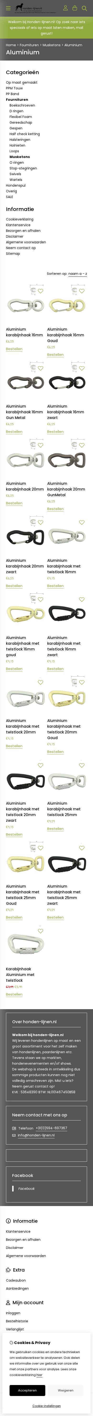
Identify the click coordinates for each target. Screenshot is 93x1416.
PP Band (12, 94)
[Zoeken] (84, 8)
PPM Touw (14, 88)
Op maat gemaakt (21, 82)
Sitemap (13, 253)
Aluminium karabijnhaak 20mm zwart (25, 566)
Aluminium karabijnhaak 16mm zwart (65, 412)
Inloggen (13, 1313)
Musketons (52, 45)
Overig (11, 191)
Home (11, 45)
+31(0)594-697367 (51, 1128)
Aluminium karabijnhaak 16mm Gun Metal (24, 412)
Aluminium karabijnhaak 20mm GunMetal (66, 489)
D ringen (16, 111)
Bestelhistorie (17, 1321)
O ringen (17, 162)
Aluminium (73, 45)
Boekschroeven (22, 105)
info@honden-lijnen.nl (36, 1135)
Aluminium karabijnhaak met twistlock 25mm (64, 809)
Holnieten (17, 145)
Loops (14, 151)
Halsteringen (20, 139)
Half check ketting (25, 134)
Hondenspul (16, 185)
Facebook (26, 1188)
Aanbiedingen (17, 1288)
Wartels (16, 179)
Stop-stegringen (23, 168)
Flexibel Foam (21, 116)
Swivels (15, 174)
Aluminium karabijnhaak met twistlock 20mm (22, 726)
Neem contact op (21, 247)
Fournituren (29, 45)
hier (39, 1375)
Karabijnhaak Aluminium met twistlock (20, 974)
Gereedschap (21, 122)
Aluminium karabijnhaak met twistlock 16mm (64, 566)
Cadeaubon (16, 1280)
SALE (9, 196)
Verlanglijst (15, 1329)
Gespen (16, 128)
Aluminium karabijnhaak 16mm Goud (65, 335)
